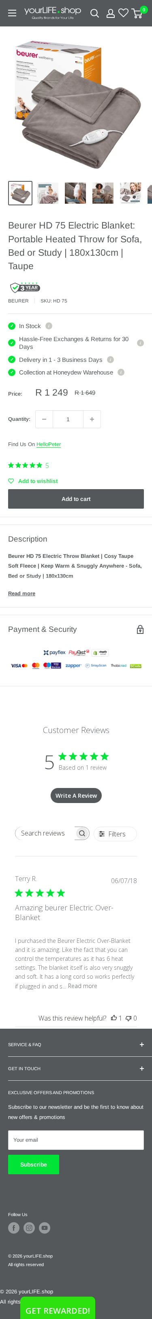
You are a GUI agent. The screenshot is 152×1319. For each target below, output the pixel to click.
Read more (21, 593)
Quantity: (19, 419)
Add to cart (76, 499)
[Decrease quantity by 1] (44, 419)
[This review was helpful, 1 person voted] (114, 1018)
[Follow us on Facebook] (13, 1228)
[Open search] (94, 13)
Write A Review (76, 795)
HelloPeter (48, 444)
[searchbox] (45, 833)
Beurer (18, 301)
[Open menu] (12, 13)
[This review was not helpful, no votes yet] (128, 1018)
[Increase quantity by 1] (92, 419)
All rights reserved (26, 1264)
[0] (137, 13)
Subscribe (33, 1164)
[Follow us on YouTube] (44, 1228)
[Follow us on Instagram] (29, 1228)
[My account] (111, 13)
